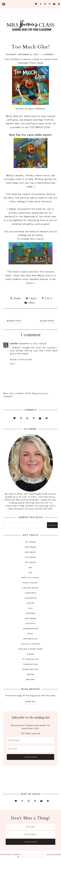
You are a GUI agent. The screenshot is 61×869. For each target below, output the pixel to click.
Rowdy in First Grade (21, 359)
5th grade (30, 562)
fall (30, 608)
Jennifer (14, 343)
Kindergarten (30, 629)
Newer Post (14, 321)
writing (30, 679)
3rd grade (30, 552)
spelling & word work (30, 649)
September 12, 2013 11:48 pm (33, 343)
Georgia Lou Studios (32, 857)
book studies (30, 583)
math (30, 634)
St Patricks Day (30, 659)
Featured (30, 613)
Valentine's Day (30, 669)
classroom (31, 598)
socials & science (30, 644)
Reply (12, 364)
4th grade (30, 557)
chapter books (30, 588)
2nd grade (30, 547)
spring (30, 654)
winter (30, 674)
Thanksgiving (30, 664)
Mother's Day (30, 639)
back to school (30, 578)
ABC (30, 567)
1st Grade (30, 542)
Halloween (30, 618)
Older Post (47, 321)
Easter (30, 603)
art (30, 572)
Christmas (30, 593)
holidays (30, 623)
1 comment (48, 54)
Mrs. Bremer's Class (33, 854)
